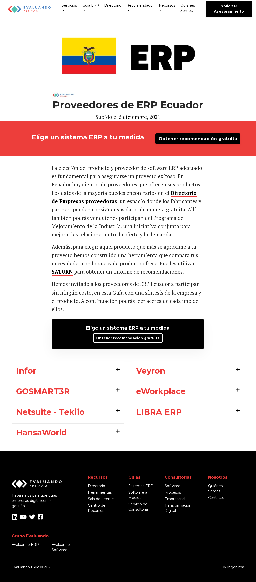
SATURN (62, 271)
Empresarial (175, 499)
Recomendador (140, 5)
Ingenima (235, 567)
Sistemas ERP (141, 486)
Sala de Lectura (101, 499)
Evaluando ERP (25, 544)
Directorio (113, 5)
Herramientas (100, 492)
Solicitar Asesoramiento (229, 9)
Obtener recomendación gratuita (198, 138)
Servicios (69, 5)
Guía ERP (90, 5)
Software (172, 486)
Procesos (173, 492)
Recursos (167, 5)
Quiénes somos (187, 8)
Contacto (216, 497)
